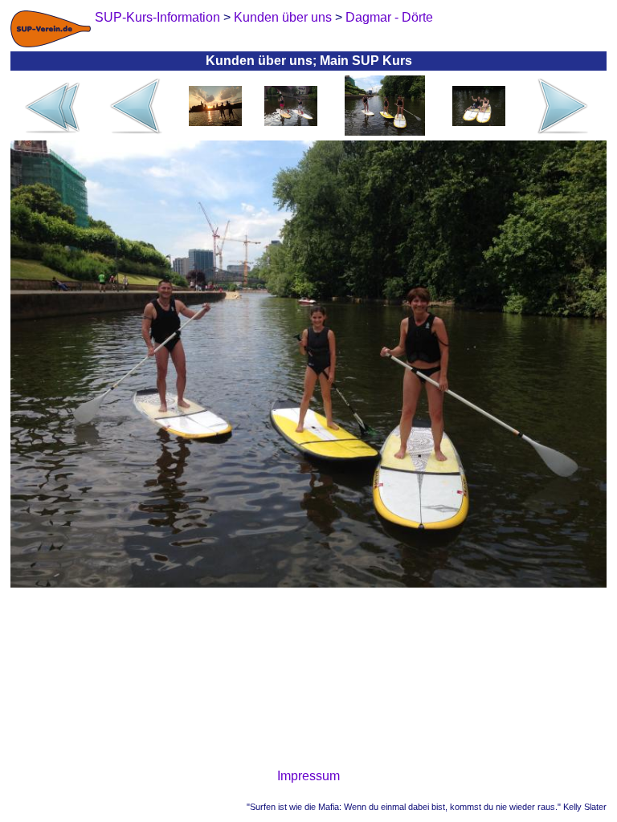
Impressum (308, 776)
